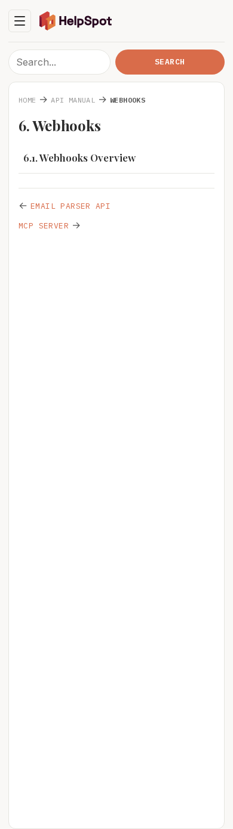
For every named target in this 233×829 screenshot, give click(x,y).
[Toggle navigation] (19, 21)
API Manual (73, 99)
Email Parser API (70, 206)
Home (27, 99)
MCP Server (44, 226)
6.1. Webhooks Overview (79, 157)
